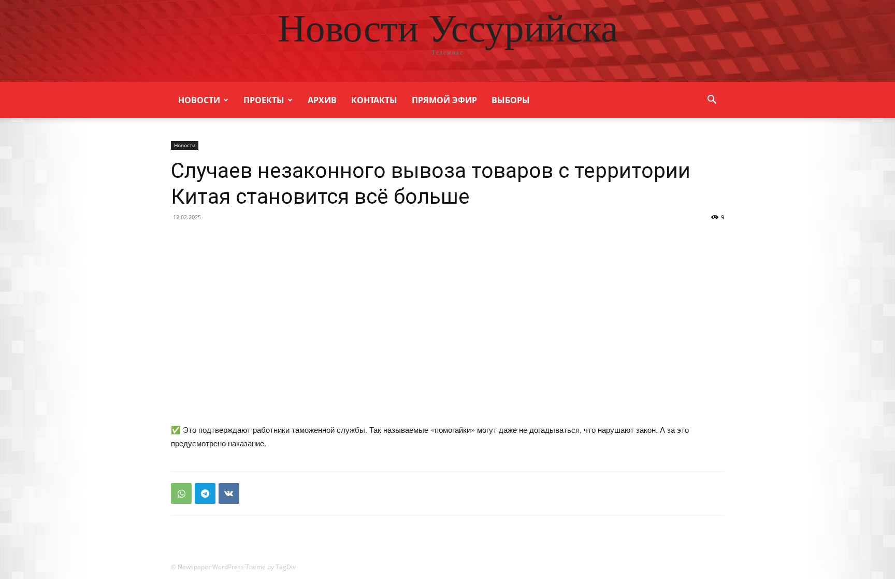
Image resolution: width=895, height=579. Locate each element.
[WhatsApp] (181, 493)
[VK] (229, 493)
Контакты (374, 100)
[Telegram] (205, 493)
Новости (199, 100)
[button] (711, 101)
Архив (322, 100)
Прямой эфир (444, 100)
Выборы (511, 100)
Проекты (263, 100)
